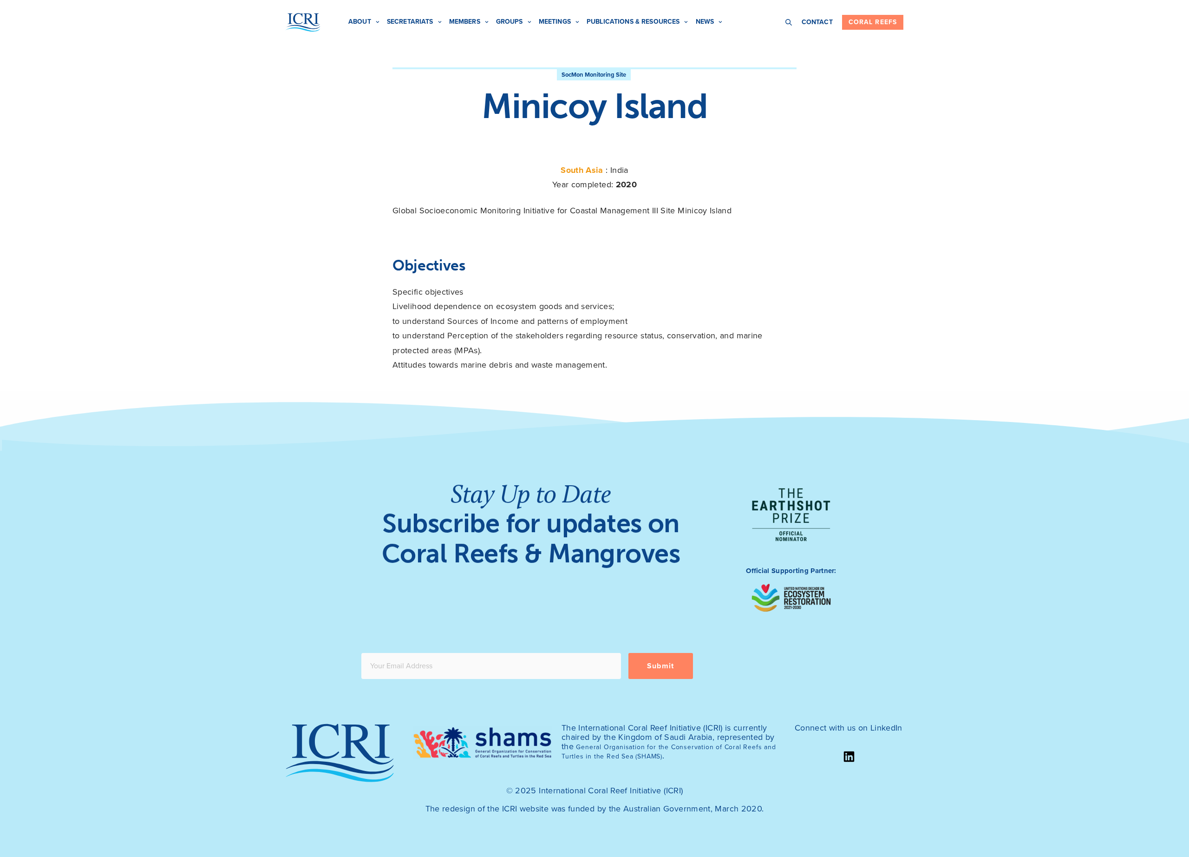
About (359, 22)
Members (464, 22)
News (705, 22)
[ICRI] (303, 22)
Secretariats (410, 22)
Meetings (555, 22)
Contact (817, 22)
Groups (509, 22)
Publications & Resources (633, 22)
